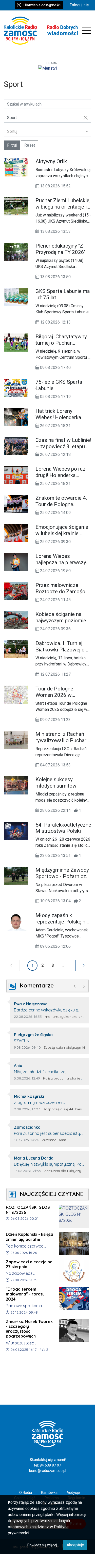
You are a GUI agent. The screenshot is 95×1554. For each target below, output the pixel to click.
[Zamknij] (85, 118)
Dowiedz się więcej (42, 1545)
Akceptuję (75, 1545)
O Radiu (25, 1493)
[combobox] (47, 131)
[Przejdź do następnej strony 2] (83, 965)
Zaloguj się (79, 5)
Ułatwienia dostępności (42, 5)
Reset (29, 145)
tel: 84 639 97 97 (47, 1465)
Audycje (73, 1493)
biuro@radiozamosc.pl (47, 1471)
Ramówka (49, 1493)
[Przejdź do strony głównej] (41, 31)
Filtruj (12, 145)
